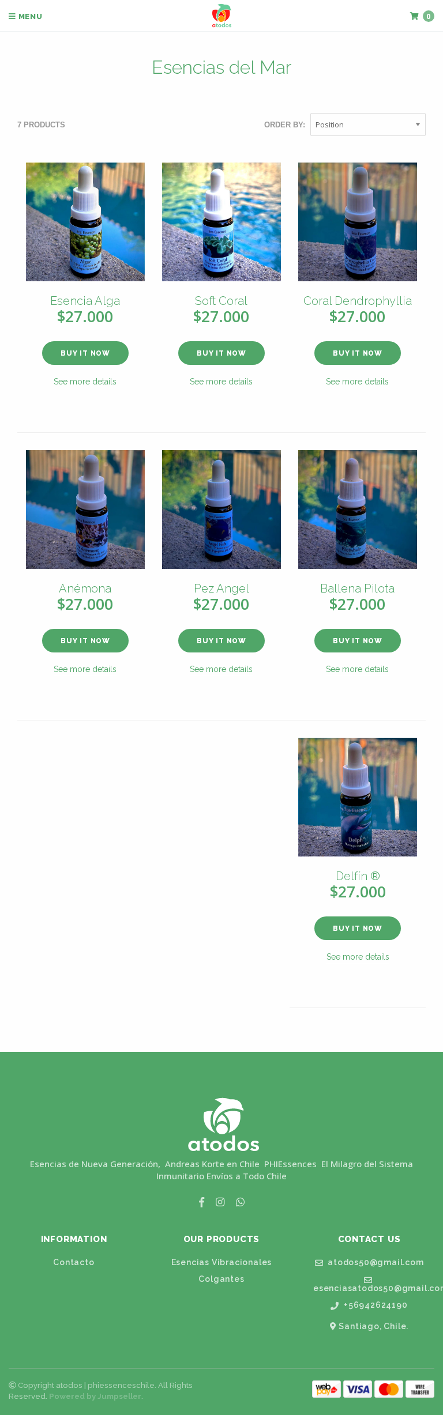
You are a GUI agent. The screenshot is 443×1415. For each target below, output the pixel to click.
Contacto (73, 1262)
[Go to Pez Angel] (221, 509)
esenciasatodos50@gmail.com (373, 1288)
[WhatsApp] (240, 1202)
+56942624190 (374, 1305)
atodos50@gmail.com (374, 1262)
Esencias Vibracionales (221, 1262)
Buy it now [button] (85, 353)
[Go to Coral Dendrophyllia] (357, 222)
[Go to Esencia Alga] (85, 222)
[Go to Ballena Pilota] (357, 509)
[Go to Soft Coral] (221, 222)
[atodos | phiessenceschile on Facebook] (201, 1202)
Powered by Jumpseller (95, 1396)
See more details (85, 381)
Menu (29, 16)
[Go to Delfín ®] (357, 797)
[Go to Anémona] (85, 509)
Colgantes (221, 1279)
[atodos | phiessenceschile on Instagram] (220, 1202)
